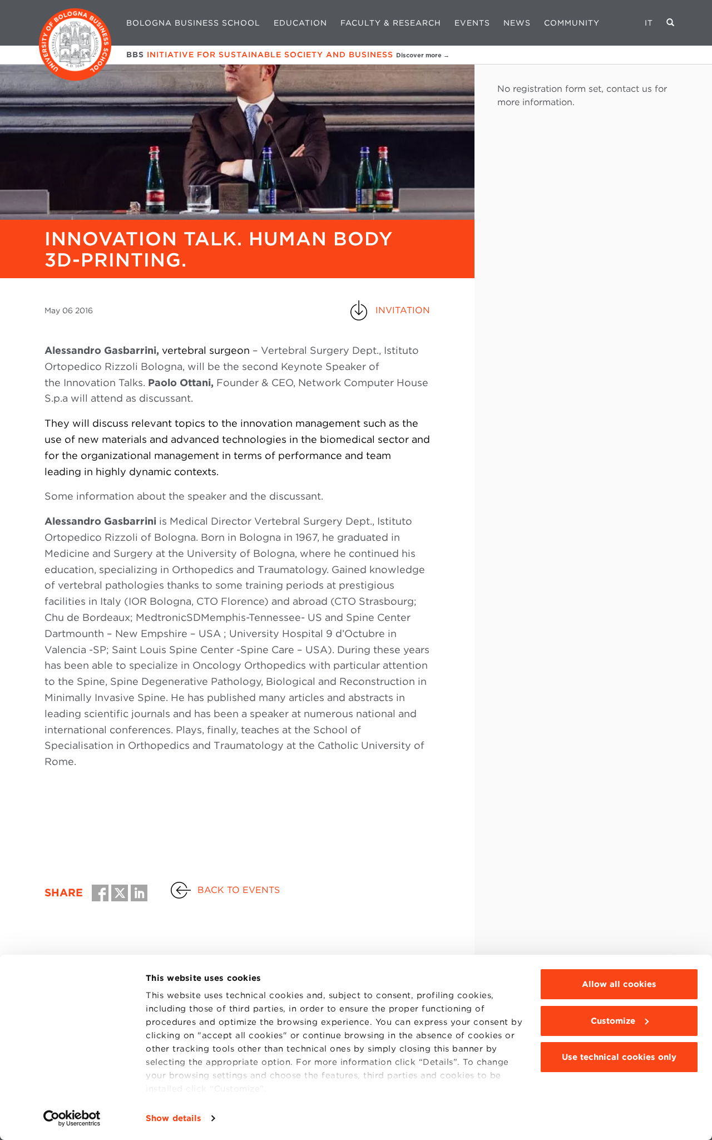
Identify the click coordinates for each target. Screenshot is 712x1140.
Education (300, 22)
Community (572, 22)
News (517, 22)
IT (649, 22)
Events (472, 22)
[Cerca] (670, 22)
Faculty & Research (390, 22)
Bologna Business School (193, 22)
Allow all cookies (619, 984)
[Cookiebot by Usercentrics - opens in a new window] (72, 1118)
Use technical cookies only (619, 1057)
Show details (173, 1118)
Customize (613, 1021)
